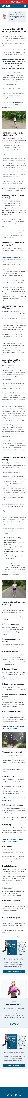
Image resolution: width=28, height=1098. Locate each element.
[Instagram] (16, 1095)
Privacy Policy (8, 1092)
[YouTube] (20, 1095)
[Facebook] (8, 1095)
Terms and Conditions (18, 1092)
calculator (13, 102)
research (8, 504)
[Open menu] (25, 6)
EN (12, 6)
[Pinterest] (12, 1095)
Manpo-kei (5, 488)
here (23, 937)
